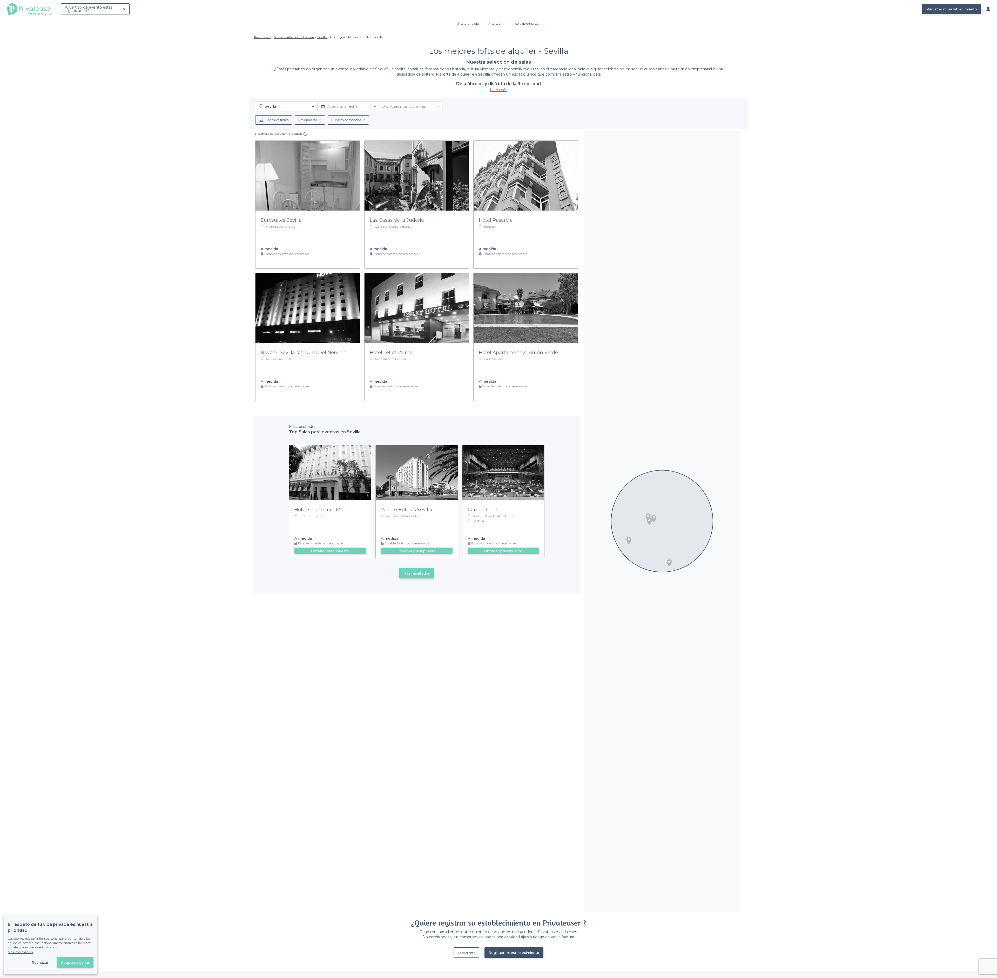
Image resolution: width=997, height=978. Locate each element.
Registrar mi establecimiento (951, 9)
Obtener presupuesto (330, 551)
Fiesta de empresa (526, 23)
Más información (20, 952)
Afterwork (495, 23)
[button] (669, 562)
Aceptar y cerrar (75, 962)
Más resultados (416, 573)
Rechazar (40, 962)
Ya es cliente (466, 953)
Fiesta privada (468, 23)
